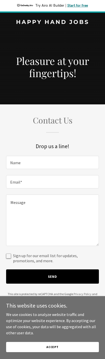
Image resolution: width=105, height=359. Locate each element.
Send (52, 276)
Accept (52, 347)
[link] (52, 22)
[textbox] (52, 162)
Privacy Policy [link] (82, 294)
